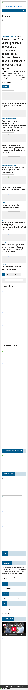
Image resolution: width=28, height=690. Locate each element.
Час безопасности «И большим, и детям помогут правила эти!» (13, 267)
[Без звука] (21, 634)
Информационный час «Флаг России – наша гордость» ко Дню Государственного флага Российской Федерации (14, 148)
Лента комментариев (8, 611)
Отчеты (14, 36)
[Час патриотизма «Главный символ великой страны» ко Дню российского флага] (14, 163)
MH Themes (21, 686)
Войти (3, 608)
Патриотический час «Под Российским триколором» (10, 205)
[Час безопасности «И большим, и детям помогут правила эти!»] (14, 262)
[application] (14, 629)
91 (15, 274)
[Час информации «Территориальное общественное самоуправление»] (14, 99)
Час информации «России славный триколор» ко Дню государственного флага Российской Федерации (14, 226)
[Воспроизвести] (4, 634)
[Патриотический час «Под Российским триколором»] (14, 200)
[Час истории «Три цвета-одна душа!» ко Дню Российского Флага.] (14, 182)
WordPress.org (6, 613)
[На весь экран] (24, 634)
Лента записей (6, 610)
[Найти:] (14, 280)
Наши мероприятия (7, 36)
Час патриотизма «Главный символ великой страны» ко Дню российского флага (13, 169)
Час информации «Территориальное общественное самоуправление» (14, 104)
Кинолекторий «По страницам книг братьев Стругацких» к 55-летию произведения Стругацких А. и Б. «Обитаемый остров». (13, 248)
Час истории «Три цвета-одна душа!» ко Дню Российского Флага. (13, 188)
